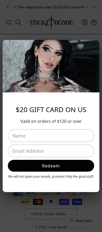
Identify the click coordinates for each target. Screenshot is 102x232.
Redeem (51, 166)
